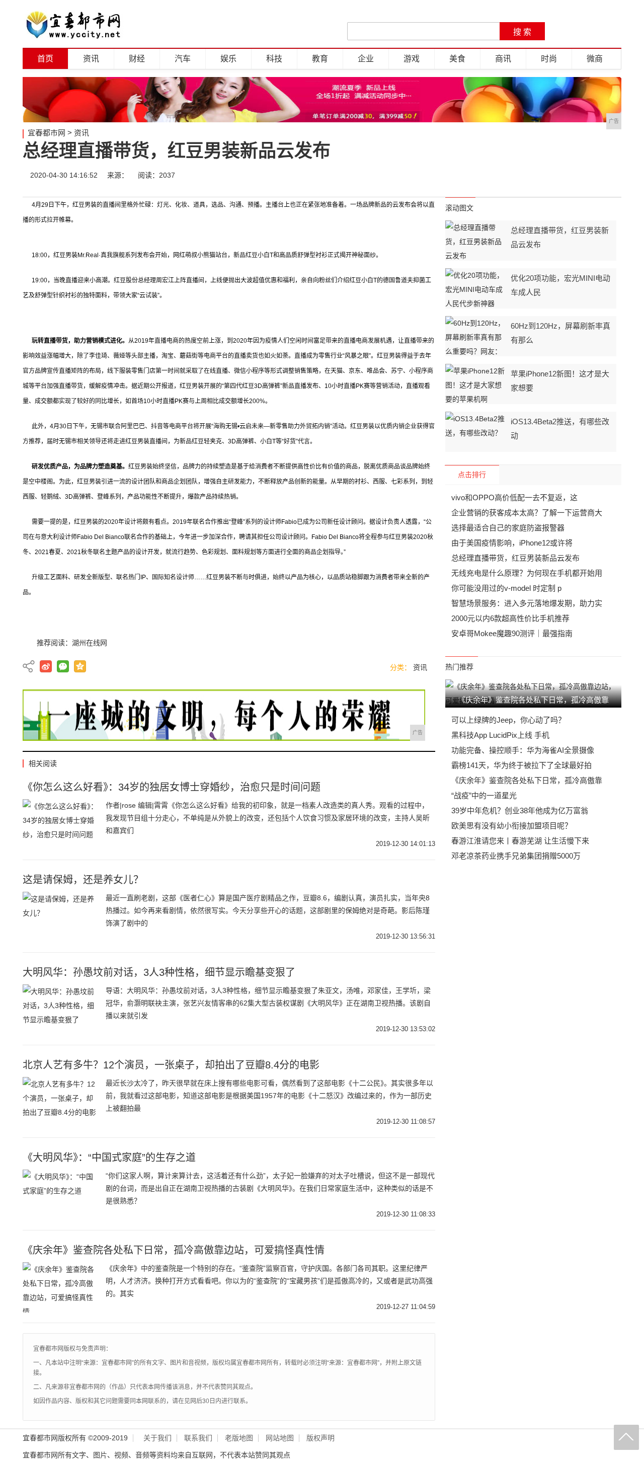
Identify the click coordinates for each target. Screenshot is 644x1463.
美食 (457, 58)
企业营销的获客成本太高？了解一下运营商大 (526, 512)
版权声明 (320, 1438)
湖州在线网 (89, 643)
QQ (579, 175)
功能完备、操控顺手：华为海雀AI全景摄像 (522, 750)
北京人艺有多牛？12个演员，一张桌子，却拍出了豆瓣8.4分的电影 (171, 1064)
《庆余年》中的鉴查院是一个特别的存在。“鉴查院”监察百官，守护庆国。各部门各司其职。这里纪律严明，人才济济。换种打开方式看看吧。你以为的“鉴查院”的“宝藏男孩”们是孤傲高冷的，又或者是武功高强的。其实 (269, 1280)
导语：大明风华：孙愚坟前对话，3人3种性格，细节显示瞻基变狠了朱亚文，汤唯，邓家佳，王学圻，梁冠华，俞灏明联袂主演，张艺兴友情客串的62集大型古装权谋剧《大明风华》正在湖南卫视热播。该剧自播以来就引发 (268, 1003)
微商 (595, 58)
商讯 (503, 58)
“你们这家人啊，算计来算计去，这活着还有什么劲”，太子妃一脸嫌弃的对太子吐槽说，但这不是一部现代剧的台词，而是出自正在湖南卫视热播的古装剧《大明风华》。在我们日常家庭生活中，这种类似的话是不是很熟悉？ (270, 1188)
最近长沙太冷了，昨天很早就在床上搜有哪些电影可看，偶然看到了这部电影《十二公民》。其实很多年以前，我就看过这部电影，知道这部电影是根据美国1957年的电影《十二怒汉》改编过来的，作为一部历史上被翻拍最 (269, 1095)
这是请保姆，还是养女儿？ (83, 879)
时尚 (549, 58)
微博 (519, 175)
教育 (320, 58)
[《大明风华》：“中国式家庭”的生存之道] (60, 1195)
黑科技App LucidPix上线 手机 (500, 735)
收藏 (609, 175)
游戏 (412, 58)
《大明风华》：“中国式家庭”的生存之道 (109, 1157)
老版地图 (239, 1438)
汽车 (183, 58)
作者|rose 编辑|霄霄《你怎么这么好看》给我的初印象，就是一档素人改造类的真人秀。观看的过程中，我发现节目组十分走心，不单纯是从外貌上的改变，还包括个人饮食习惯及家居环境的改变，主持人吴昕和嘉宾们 (268, 817)
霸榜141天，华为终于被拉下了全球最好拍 (521, 765)
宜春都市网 (46, 132)
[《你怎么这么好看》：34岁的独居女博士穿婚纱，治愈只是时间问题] (60, 824)
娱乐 (228, 58)
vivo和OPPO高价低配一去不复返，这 (514, 497)
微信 (549, 175)
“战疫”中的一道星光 (484, 795)
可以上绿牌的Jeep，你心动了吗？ (508, 720)
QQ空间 (80, 666)
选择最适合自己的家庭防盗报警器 (508, 527)
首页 (45, 58)
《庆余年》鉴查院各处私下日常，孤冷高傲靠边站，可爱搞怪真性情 (174, 1250)
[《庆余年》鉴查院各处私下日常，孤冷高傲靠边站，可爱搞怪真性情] (60, 1287)
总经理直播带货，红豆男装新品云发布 (515, 558)
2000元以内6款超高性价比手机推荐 (510, 618)
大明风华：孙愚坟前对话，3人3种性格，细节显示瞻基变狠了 (159, 972)
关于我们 (157, 1438)
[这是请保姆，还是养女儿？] (60, 917)
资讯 (91, 58)
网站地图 (280, 1438)
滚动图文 (459, 208)
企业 (366, 58)
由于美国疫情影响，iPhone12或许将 (512, 542)
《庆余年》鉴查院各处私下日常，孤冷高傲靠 (526, 780)
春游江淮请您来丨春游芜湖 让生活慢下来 (520, 840)
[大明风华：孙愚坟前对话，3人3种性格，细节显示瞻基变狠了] (60, 1009)
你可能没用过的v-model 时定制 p (506, 588)
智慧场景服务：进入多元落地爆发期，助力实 (526, 603)
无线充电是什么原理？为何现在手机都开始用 (526, 573)
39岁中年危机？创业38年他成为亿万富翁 (519, 810)
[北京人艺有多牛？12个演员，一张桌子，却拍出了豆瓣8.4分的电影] (60, 1102)
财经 (137, 58)
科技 (274, 58)
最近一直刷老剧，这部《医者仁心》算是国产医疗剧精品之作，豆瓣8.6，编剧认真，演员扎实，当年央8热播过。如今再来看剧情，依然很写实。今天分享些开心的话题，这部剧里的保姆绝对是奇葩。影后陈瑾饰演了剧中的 (268, 910)
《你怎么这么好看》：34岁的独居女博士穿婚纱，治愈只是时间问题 (171, 787)
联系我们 (198, 1438)
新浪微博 (46, 666)
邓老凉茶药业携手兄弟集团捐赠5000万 (516, 856)
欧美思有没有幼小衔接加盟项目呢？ (511, 825)
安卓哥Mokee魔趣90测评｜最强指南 (512, 633)
